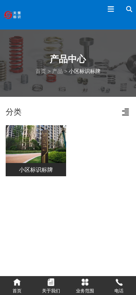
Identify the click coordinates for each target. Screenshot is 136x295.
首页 (42, 71)
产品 (57, 71)
